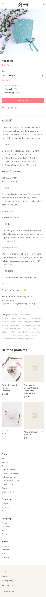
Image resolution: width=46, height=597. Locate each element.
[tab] (23, 120)
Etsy (3, 553)
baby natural (30, 325)
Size (4, 71)
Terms (4, 576)
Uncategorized (8, 492)
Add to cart (23, 101)
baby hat (20, 325)
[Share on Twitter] (12, 108)
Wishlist (5, 504)
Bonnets (27, 315)
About (4, 523)
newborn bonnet (30, 335)
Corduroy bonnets (11, 481)
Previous (2, 31)
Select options (6, 394)
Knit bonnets (9, 484)
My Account (6, 507)
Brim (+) (11, 89)
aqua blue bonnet (24, 318)
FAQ (3, 530)
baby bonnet (17, 322)
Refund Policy (7, 585)
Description (7, 120)
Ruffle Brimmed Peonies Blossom (9, 388)
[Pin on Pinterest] (16, 108)
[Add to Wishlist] (4, 108)
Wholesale (6, 527)
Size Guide (6, 80)
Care (4, 571)
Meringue (6, 430)
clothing (24, 328)
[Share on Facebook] (8, 108)
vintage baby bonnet (25, 339)
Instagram (6, 546)
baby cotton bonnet (32, 322)
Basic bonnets (17, 315)
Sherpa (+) (12, 93)
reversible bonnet (9, 339)
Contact (5, 534)
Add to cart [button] (27, 397)
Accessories (11, 318)
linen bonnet (18, 335)
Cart (3, 511)
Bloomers (6, 462)
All (3, 459)
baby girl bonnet (8, 325)
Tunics (4, 488)
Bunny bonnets (10, 477)
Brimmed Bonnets (11, 473)
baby (34, 318)
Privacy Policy (7, 581)
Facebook (6, 550)
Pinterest (5, 557)
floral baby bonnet (16, 332)
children (16, 328)
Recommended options (11, 86)
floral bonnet (30, 332)
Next (43, 31)
